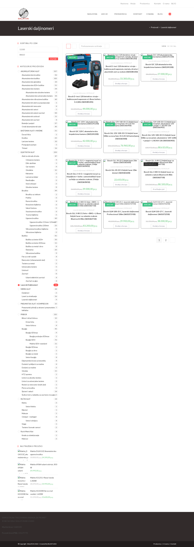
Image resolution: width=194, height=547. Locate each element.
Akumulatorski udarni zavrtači (33, 113)
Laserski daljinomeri (168, 27)
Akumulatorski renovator (31, 106)
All (175, 46)
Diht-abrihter (31, 163)
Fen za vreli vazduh (29, 257)
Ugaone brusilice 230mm (39, 225)
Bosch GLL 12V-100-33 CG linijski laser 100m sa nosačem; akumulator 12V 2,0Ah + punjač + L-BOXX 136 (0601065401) (158, 138)
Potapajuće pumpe (29, 145)
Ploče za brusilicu (28, 388)
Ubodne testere (32, 187)
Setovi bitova (31, 325)
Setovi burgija (31, 357)
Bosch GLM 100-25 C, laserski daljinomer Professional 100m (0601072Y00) (121, 212)
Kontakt (157, 4)
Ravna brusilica (31, 201)
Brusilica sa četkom (33, 194)
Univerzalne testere (29, 267)
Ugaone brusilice (32, 218)
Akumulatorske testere (30, 89)
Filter (53, 59)
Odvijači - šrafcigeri (29, 417)
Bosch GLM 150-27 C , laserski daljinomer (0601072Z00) (159, 212)
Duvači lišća (26, 134)
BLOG (173, 4)
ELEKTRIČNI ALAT (28, 152)
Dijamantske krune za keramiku (34, 361)
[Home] (147, 27)
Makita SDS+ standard (38, 344)
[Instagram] (21, 3)
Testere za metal (28, 263)
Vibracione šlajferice (33, 232)
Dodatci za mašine (29, 368)
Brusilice (25, 191)
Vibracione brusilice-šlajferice (37, 229)
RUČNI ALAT (25, 399)
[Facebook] (19, 3)
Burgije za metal (32, 354)
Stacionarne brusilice (34, 211)
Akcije (133, 4)
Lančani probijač (32, 177)
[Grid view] (68, 46)
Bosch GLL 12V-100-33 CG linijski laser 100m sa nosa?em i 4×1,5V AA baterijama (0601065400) (121, 136)
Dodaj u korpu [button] (84, 114)
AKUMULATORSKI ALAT (30, 71)
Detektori (25, 293)
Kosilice (25, 138)
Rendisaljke (30, 180)
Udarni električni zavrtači (35, 277)
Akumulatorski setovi (30, 109)
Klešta (24, 403)
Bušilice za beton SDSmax (35, 243)
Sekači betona (31, 208)
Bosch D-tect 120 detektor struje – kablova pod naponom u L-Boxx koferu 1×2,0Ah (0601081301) (83, 99)
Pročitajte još (158, 189)
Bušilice (24, 236)
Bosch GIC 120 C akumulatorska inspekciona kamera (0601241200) (84, 132)
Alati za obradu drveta (30, 156)
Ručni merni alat (27, 431)
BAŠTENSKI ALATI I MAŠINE (31, 131)
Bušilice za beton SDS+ (34, 240)
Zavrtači (25, 274)
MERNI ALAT (90, 93)
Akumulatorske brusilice (31, 75)
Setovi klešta (31, 406)
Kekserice (29, 174)
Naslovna (124, 4)
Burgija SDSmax (32, 333)
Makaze (25, 413)
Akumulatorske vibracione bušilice (35, 99)
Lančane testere (28, 141)
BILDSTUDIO (52, 544)
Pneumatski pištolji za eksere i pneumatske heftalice (38, 309)
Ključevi (25, 410)
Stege (24, 424)
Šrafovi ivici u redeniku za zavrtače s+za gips (38, 395)
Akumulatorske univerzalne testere (39, 96)
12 (168, 46)
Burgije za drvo (31, 350)
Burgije (24, 329)
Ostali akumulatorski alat (31, 127)
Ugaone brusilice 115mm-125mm (43, 222)
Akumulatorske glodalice (31, 82)
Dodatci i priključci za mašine (33, 364)
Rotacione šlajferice (33, 205)
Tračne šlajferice (32, 215)
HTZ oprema (27, 374)
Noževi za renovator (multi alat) (34, 385)
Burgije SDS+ (31, 340)
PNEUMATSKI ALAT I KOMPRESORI (34, 304)
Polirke (28, 198)
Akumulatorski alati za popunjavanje (36, 103)
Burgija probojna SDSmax (39, 336)
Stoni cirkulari (31, 184)
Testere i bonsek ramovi (31, 427)
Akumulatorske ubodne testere (38, 92)
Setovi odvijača (31, 421)
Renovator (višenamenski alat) (33, 260)
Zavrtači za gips (32, 281)
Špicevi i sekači (27, 391)
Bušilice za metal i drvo (34, 246)
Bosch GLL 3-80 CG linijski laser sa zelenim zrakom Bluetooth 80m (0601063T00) (159, 175)
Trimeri (24, 148)
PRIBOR (24, 314)
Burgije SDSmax (32, 347)
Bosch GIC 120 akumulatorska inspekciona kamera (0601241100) (159, 65)
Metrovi (25, 439)
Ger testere (30, 167)
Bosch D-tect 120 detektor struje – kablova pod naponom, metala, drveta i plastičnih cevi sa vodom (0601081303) (121, 69)
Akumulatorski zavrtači (30, 120)
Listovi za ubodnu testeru (31, 378)
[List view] (74, 46)
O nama (166, 4)
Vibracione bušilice (33, 253)
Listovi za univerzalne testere (33, 381)
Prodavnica (145, 4)
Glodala (25, 371)
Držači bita (30, 322)
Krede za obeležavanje (30, 435)
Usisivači (25, 270)
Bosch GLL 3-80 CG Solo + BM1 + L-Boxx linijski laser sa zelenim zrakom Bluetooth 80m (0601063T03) (83, 216)
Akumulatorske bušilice (31, 78)
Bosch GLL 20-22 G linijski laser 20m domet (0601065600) (121, 171)
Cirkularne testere (33, 160)
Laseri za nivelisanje (29, 296)
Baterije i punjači (28, 123)
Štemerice (29, 250)
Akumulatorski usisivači (31, 116)
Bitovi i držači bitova (29, 318)
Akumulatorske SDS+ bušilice (33, 85)
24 (171, 46)
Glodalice (29, 170)
